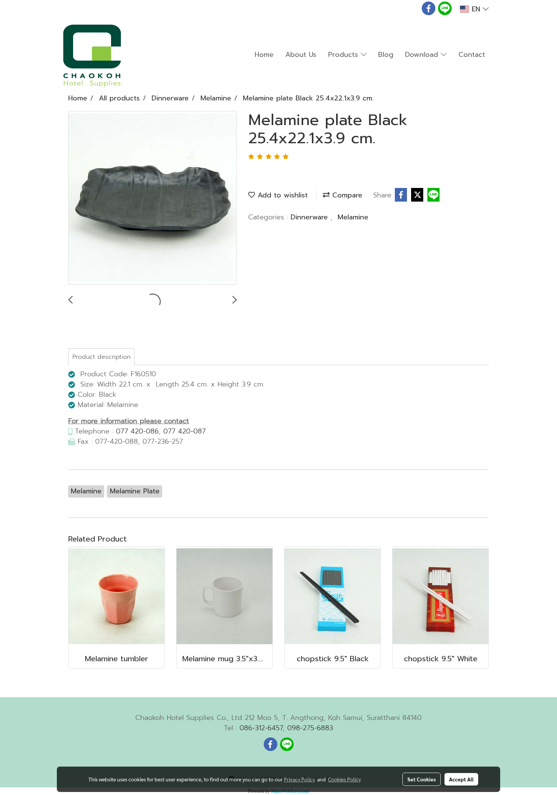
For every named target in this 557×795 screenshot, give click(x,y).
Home (264, 54)
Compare (346, 195)
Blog (385, 54)
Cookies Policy (344, 779)
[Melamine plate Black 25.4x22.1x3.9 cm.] (152, 198)
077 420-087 (184, 431)
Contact (471, 54)
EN (476, 9)
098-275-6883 (310, 728)
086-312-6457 (261, 728)
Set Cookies (421, 779)
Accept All (461, 779)
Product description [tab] (101, 357)
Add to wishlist (281, 195)
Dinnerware (310, 217)
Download (423, 54)
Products (344, 54)
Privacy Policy (299, 779)
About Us (300, 54)
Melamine (353, 217)
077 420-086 (137, 431)
